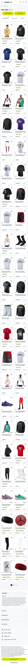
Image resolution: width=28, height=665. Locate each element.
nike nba (5, 6)
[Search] (20, 2)
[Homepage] (8, 2)
